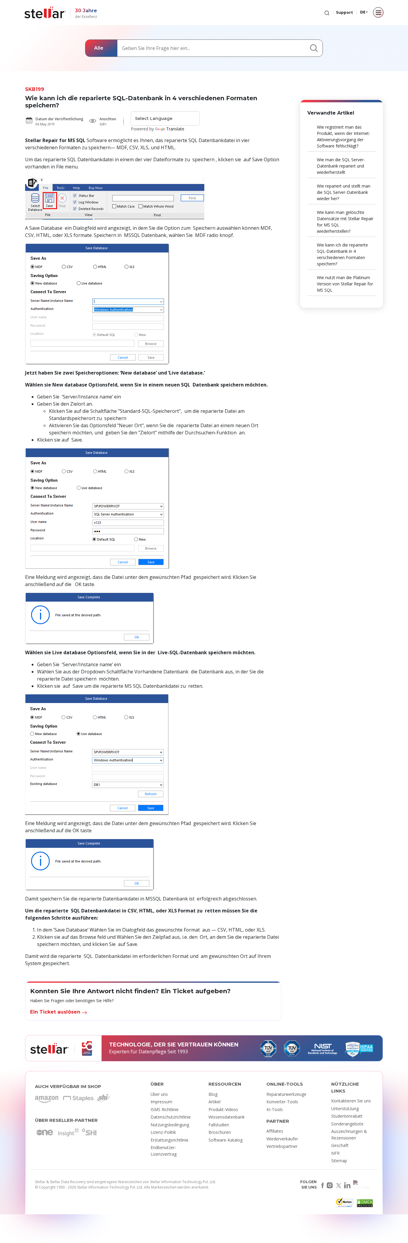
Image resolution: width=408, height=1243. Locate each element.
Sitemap (339, 1160)
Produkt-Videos (223, 1109)
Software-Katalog (225, 1140)
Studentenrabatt (347, 1116)
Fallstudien (218, 1125)
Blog (212, 1094)
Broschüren (219, 1132)
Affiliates (274, 1131)
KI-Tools (274, 1109)
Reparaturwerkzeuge (286, 1094)
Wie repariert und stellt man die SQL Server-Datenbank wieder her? (343, 192)
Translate (175, 129)
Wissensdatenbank (226, 1117)
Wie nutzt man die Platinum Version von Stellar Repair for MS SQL (345, 284)
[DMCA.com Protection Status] (364, 1204)
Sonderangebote (347, 1124)
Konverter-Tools (282, 1101)
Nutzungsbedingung (170, 1125)
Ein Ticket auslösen (56, 1012)
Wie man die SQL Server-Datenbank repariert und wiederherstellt (341, 166)
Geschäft (340, 1145)
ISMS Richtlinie (165, 1109)
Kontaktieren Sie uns (351, 1101)
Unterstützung (345, 1108)
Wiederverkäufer (282, 1139)
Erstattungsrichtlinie (169, 1140)
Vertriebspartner (281, 1146)
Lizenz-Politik (163, 1132)
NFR (335, 1153)
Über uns (159, 1094)
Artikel (214, 1101)
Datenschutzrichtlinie (171, 1117)
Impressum (161, 1101)
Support (344, 12)
